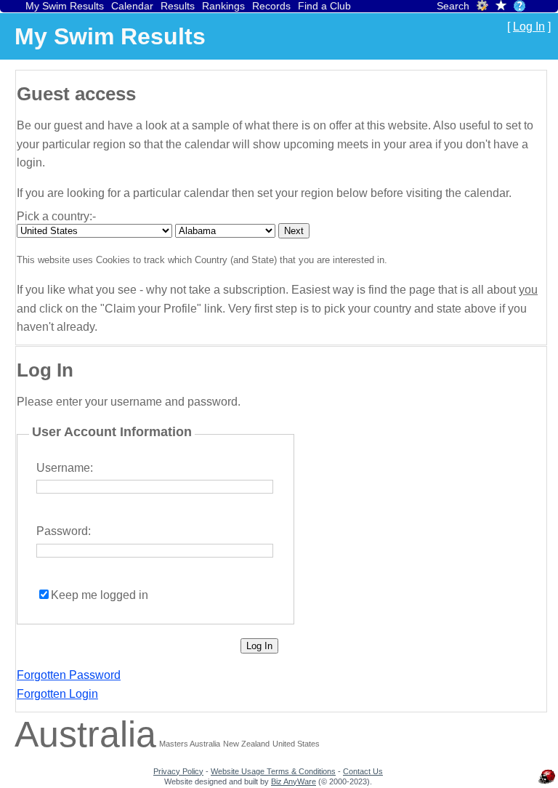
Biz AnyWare (293, 781)
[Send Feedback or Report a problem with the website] (547, 783)
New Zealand (246, 743)
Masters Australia (189, 743)
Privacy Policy (178, 771)
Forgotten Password (69, 675)
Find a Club (324, 6)
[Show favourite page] (501, 6)
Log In (529, 26)
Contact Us (363, 771)
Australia (85, 734)
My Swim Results (64, 6)
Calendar (132, 6)
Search (453, 6)
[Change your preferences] (482, 8)
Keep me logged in (99, 595)
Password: (63, 531)
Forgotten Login (57, 694)
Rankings (223, 6)
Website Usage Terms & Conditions (273, 771)
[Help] (519, 6)
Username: (64, 468)
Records (271, 6)
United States (296, 743)
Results (178, 6)
